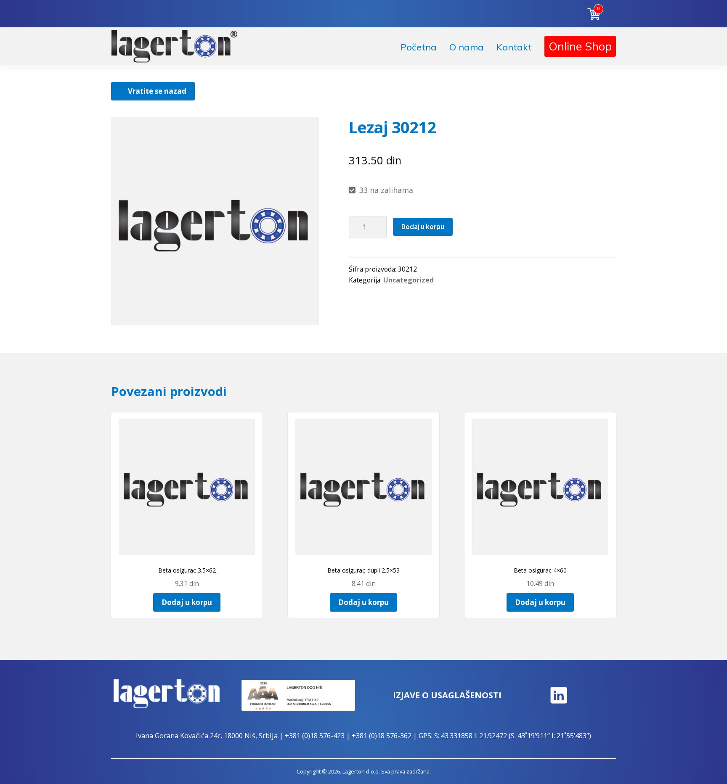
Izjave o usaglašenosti (447, 695)
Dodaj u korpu (422, 226)
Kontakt (514, 47)
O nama (466, 47)
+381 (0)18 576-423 (315, 735)
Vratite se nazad (157, 91)
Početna (419, 47)
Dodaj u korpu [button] (187, 602)
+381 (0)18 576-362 (381, 735)
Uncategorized (408, 280)
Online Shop (580, 46)
